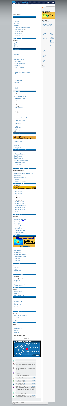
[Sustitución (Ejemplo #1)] (19, 100)
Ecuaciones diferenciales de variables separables (19, 155)
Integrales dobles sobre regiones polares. (19, 232)
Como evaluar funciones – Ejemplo (18, 33)
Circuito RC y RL (17, 165)
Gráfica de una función (17, 34)
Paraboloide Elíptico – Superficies (18, 220)
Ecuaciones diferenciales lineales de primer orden (19, 157)
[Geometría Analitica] (27, 39)
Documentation (44, 33)
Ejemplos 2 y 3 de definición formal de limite (19, 59)
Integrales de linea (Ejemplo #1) (17, 252)
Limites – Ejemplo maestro (17, 65)
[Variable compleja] (27, 297)
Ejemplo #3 (16, 88)
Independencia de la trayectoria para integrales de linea (20, 256)
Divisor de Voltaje (16, 330)
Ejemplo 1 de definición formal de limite (18, 58)
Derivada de (16, 71)
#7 (24, 383)
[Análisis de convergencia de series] (27, 133)
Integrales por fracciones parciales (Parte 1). (20, 120)
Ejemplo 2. (16, 282)
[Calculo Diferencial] (27, 49)
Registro (44, 66)
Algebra (51, 33)
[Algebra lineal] (27, 288)
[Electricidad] (27, 323)
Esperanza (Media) (17, 317)
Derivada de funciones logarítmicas (18, 80)
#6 (24, 380)
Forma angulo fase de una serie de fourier (47, 24)
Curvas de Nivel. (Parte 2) (17, 224)
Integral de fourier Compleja (17, 280)
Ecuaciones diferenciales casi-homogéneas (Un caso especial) (21, 160)
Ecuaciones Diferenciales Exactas (18, 156)
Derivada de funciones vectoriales (18, 250)
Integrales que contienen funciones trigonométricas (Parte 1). (21, 116)
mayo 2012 (44, 60)
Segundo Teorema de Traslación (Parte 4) (19, 203)
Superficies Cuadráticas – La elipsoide (18, 218)
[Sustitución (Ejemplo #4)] (17, 104)
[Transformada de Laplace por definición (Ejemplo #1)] (15, 194)
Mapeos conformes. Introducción (17, 304)
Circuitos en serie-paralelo (17, 332)
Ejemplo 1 (16, 269)
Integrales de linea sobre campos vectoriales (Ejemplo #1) (20, 254)
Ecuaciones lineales (16, 25)
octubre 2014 (44, 51)
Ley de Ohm (15, 327)
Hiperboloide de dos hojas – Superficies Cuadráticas (20, 219)
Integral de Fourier (16, 277)
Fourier (51, 41)
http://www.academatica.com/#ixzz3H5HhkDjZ (20, 89)
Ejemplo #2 (16, 87)
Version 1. (16, 83)
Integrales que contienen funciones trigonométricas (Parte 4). (21, 118)
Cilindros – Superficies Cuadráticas (18, 221)
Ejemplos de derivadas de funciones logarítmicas (20, 81)
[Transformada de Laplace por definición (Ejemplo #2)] (15, 195)
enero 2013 (44, 56)
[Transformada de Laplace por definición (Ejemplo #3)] (15, 196)
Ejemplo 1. (16, 281)
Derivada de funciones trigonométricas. (19, 75)
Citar (34, 367)
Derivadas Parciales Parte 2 (18, 226)
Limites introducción (16, 54)
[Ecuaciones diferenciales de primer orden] (27, 150)
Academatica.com (50, 2)
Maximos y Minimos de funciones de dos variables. (20, 230)
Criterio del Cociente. (16, 145)
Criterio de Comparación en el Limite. (18, 141)
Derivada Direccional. (17, 229)
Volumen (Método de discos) (18, 123)
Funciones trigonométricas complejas (18, 301)
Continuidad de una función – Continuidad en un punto (20, 63)
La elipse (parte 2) (16, 46)
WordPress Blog (44, 37)
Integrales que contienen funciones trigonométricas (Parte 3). (21, 117)
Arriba (53, 402)
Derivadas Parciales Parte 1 (18, 225)
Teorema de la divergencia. (17, 260)
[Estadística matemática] (27, 312)
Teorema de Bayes (16, 316)
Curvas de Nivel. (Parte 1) (17, 223)
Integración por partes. (17, 108)
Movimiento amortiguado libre (18, 179)
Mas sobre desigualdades (17, 31)
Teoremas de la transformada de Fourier (18, 285)
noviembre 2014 (44, 50)
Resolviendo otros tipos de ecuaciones (19, 29)
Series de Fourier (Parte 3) (17, 267)
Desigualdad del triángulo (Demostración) (18, 292)
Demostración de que (16, 303)
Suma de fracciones (16, 21)
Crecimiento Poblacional (17, 163)
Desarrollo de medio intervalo (17, 270)
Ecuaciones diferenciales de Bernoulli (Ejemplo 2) (20, 161)
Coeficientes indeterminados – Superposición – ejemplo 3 (20, 177)
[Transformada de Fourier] (27, 275)
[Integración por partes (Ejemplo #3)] (18, 111)
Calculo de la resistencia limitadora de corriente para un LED (20, 329)
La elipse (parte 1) (16, 45)
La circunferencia (16, 44)
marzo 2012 (44, 62)
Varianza (16, 318)
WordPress (14, 403)
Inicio (13, 4)
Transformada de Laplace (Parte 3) (18, 191)
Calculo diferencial (52, 35)
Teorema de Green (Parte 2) (18, 258)
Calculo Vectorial (52, 38)
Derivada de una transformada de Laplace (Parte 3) (20, 205)
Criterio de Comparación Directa (17, 140)
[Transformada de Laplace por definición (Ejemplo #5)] (16, 198)
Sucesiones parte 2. (16, 53)
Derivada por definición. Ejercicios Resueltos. (19, 67)
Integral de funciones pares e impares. (19, 107)
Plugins (43, 34)
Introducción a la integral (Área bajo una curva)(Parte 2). (20, 96)
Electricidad (51, 40)
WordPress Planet (45, 38)
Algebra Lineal (51, 34)
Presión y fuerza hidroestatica (18, 127)
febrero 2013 (44, 55)
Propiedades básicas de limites (18, 61)
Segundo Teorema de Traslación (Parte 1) (19, 201)
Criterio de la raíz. (16, 146)
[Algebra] (27, 17)
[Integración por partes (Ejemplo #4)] (17, 112)
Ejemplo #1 (17, 128)
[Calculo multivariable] (27, 215)
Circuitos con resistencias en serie (18, 328)
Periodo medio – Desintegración (18, 164)
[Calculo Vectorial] (27, 236)
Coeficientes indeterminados (17, 175)
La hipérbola (15, 47)
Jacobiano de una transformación (18, 234)
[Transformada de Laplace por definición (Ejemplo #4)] (17, 197)
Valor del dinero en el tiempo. (46, 21)
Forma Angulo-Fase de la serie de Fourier (18, 272)
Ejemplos (17, 126)
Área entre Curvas (17, 122)
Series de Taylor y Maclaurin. (18, 148)
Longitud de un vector (16, 293)
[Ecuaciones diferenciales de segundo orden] (27, 169)
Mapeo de (15, 306)
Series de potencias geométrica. (18, 147)
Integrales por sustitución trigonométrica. (19, 119)
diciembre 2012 (44, 57)
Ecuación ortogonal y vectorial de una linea (19, 295)
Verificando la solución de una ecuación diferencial (19, 154)
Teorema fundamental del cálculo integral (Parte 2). (19, 98)
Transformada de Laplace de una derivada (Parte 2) (20, 207)
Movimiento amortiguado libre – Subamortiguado (20, 181)
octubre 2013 (44, 52)
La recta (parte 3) (16, 43)
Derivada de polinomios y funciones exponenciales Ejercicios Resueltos (22, 72)
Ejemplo (16, 271)
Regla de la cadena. (17, 74)
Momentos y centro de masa (18, 130)
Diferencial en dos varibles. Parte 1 (18, 227)
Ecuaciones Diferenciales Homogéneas (18, 158)
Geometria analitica (52, 42)
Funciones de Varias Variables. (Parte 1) (18, 222)
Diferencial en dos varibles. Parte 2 (18, 228)
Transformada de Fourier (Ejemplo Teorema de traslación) (20, 284)
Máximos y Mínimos (17, 85)
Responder (33, 367)
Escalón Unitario (16, 211)
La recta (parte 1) (16, 42)
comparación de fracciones (17, 23)
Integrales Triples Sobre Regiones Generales (19, 233)
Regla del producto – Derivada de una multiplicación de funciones (22, 73)
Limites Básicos (16, 60)
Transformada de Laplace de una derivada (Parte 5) (20, 209)
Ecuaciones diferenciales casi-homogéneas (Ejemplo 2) (21, 159)
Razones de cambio (17, 82)
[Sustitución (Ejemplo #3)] (17, 103)
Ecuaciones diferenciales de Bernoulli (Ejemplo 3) (20, 162)
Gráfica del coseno (17, 36)
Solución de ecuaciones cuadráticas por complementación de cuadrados (22, 27)
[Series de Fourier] (27, 264)
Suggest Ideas (44, 35)
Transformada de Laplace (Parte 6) (18, 193)
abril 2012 (44, 61)
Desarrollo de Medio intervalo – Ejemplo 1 (47, 25)
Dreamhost (20, 338)
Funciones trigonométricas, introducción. (19, 35)
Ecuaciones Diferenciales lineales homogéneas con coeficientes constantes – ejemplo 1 (23, 173)
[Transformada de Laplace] (27, 184)
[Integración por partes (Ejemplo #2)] (18, 110)
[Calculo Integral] (27, 92)
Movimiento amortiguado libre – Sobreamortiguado (20, 180)
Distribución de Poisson (16, 319)
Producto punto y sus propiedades (18, 291)
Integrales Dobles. (17, 231)
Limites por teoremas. (19, 62)
